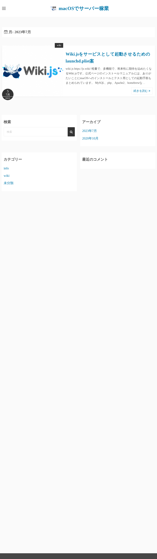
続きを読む (141, 90)
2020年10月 (90, 138)
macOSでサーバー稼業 (84, 8)
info (6, 168)
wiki (59, 45)
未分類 (8, 183)
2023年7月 (89, 131)
